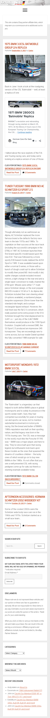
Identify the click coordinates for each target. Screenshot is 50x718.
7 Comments (30, 351)
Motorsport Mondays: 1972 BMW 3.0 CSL (22, 366)
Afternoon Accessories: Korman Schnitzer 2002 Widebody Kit (25, 498)
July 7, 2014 (16, 371)
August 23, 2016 (18, 193)
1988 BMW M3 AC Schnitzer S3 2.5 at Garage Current (22, 345)
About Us (23, 687)
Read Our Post (14, 173)
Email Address (11, 573)
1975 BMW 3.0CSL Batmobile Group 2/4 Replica (21, 46)
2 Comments (30, 173)
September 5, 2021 (19, 51)
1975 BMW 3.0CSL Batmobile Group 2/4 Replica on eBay (23, 167)
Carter (30, 51)
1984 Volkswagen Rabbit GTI (30, 690)
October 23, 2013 (18, 503)
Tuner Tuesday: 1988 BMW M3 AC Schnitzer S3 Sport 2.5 (24, 188)
